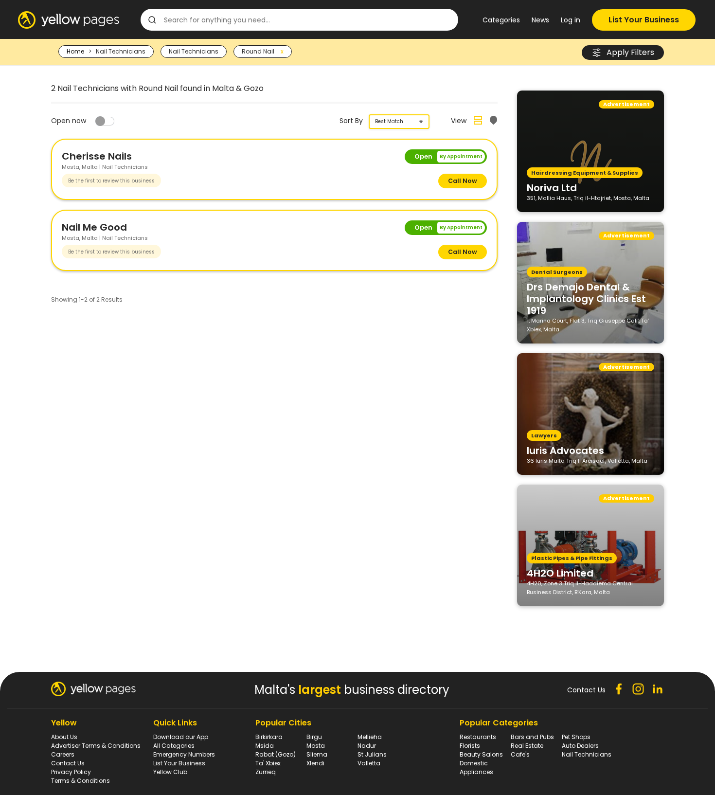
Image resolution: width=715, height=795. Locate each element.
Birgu (314, 737)
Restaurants (478, 737)
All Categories (174, 745)
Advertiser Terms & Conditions (96, 745)
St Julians (372, 754)
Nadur (367, 745)
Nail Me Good (94, 227)
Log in (570, 20)
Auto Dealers (580, 745)
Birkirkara (269, 737)
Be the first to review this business (111, 180)
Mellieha (370, 737)
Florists (470, 745)
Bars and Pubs (532, 737)
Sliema (316, 754)
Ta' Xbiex (268, 763)
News (540, 20)
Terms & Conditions (80, 781)
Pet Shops (576, 737)
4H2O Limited (560, 572)
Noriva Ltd (552, 187)
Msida (264, 745)
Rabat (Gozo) (275, 754)
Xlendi (315, 763)
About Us (64, 737)
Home (75, 51)
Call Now (462, 181)
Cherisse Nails (97, 156)
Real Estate (527, 745)
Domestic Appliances (476, 767)
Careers (62, 754)
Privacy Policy (71, 772)
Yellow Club (170, 772)
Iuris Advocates (565, 450)
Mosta (315, 745)
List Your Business (643, 19)
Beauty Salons (481, 754)
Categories (501, 20)
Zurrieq (265, 772)
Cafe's (520, 754)
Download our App (180, 737)
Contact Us (68, 763)
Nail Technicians (586, 754)
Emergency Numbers (184, 754)
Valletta (369, 763)
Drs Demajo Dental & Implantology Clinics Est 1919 (586, 298)
